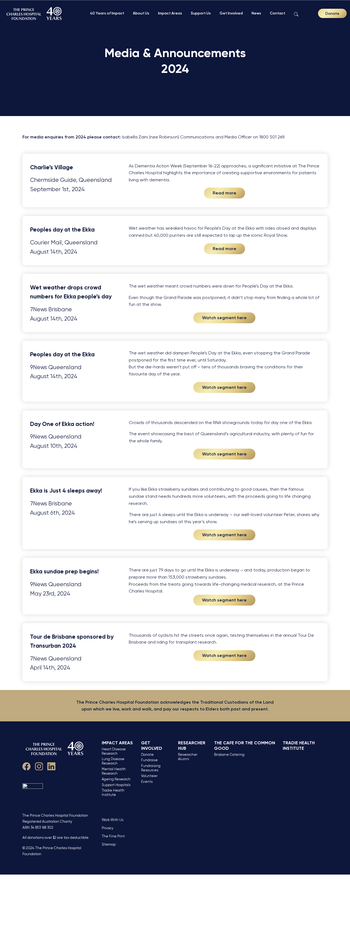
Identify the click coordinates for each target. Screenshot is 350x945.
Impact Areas (170, 13)
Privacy (107, 828)
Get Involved (231, 13)
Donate (332, 13)
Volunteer (149, 776)
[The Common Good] (34, 13)
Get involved (151, 745)
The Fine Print (113, 836)
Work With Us (112, 820)
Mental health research (114, 771)
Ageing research (116, 779)
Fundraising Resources (151, 768)
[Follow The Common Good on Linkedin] (51, 765)
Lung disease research (113, 761)
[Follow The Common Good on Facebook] (26, 765)
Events (147, 782)
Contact (277, 13)
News (256, 13)
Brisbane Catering (229, 755)
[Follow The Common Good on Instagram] (39, 765)
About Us (141, 13)
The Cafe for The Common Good (244, 745)
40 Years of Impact (107, 13)
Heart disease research (114, 751)
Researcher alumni (187, 757)
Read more (224, 192)
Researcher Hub (191, 745)
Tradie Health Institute (113, 792)
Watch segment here (224, 317)
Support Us (201, 13)
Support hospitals (116, 785)
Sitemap (109, 844)
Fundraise (149, 760)
